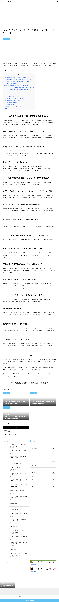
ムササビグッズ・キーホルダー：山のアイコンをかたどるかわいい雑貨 (19, 87)
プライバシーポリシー (29, 596)
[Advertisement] (29, 12)
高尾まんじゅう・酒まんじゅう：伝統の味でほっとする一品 (17, 81)
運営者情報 (21, 596)
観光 (6, 393)
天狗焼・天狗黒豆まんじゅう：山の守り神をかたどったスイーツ (18, 79)
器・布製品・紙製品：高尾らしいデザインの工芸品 (15, 91)
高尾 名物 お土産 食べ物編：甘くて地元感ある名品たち (15, 77)
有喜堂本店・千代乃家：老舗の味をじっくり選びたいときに (17, 96)
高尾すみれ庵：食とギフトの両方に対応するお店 (15, 98)
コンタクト (38, 596)
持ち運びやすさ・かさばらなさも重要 (13, 106)
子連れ (7, 407)
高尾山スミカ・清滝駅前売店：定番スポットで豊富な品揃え (17, 94)
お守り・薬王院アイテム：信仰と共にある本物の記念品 (16, 89)
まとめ (5, 108)
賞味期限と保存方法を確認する (12, 102)
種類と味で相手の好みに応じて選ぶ (12, 104)
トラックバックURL (6, 430)
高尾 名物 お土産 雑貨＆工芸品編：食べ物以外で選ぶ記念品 (16, 85)
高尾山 (34, 393)
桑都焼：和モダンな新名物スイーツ (12, 83)
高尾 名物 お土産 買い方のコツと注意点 (12, 100)
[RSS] (2, 600)
